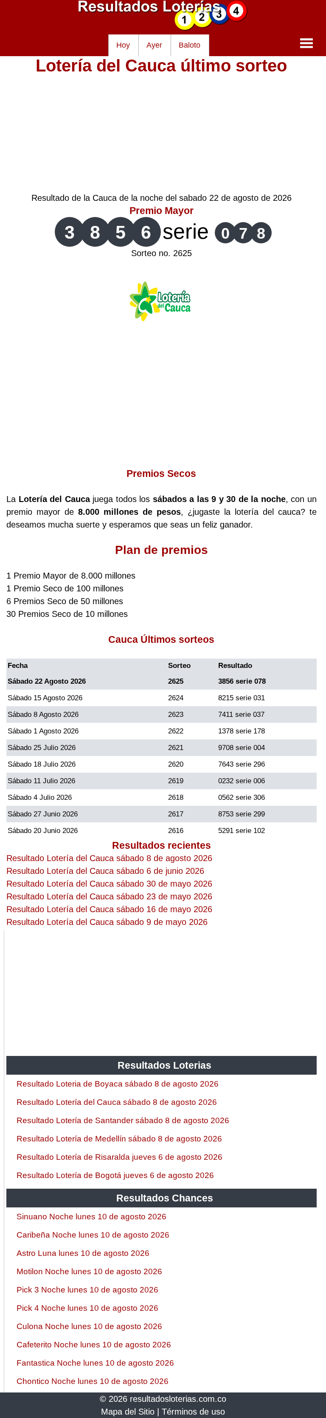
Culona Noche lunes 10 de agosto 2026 (89, 1326)
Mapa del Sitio (128, 1411)
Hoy (123, 45)
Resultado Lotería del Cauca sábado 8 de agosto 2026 (117, 1102)
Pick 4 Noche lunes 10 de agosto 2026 (87, 1308)
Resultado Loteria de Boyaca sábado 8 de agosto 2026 (118, 1083)
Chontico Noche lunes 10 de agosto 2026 (93, 1381)
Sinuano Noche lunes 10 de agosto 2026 (91, 1216)
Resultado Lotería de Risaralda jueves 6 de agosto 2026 (119, 1157)
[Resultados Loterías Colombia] (163, 28)
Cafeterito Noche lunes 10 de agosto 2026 (94, 1344)
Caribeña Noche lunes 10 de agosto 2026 (93, 1234)
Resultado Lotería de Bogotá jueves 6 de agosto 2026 (115, 1175)
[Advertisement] (161, 131)
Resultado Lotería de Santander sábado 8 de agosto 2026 (123, 1120)
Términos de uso (193, 1411)
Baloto (189, 45)
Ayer (154, 45)
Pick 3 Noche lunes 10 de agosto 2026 (87, 1289)
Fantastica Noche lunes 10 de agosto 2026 (95, 1362)
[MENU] (306, 42)
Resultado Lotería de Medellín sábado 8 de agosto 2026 (119, 1138)
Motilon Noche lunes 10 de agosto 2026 (89, 1271)
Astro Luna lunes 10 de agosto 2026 (83, 1253)
